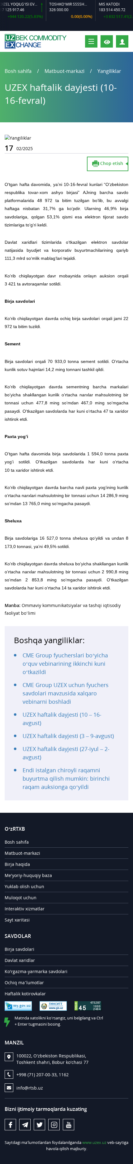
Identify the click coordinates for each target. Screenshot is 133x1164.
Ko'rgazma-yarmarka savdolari (36, 971)
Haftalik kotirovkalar (25, 994)
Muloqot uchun (20, 897)
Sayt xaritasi (17, 920)
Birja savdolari (19, 949)
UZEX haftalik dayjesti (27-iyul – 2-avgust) (66, 753)
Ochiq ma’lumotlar (24, 982)
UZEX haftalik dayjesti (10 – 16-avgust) (62, 719)
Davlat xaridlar (20, 960)
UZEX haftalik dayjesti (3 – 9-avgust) (68, 736)
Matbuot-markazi (22, 853)
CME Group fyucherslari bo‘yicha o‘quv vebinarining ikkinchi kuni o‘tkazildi (65, 664)
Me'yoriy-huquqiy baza (28, 875)
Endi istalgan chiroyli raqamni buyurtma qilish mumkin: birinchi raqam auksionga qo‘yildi (66, 778)
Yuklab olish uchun (24, 886)
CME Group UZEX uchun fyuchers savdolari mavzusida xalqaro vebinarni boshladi (66, 693)
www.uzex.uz (94, 1142)
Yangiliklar (109, 71)
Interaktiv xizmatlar (25, 909)
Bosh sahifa (18, 71)
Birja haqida (17, 864)
